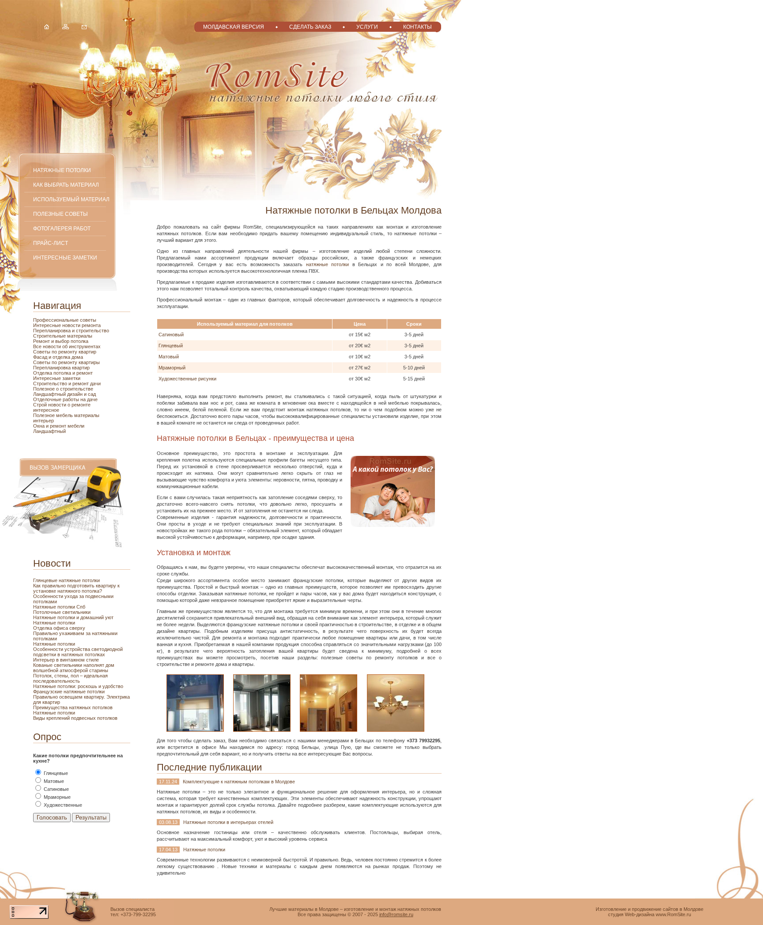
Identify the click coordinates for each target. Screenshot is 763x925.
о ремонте (79, 404)
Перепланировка (52, 330)
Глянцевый (171, 345)
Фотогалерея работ (62, 228)
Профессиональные (56, 320)
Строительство (50, 383)
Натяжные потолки (62, 170)
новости (72, 325)
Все (38, 346)
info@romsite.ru (396, 914)
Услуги (367, 27)
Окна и (41, 426)
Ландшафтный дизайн (58, 394)
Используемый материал (71, 199)
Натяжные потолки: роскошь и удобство (78, 686)
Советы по (45, 362)
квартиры (89, 362)
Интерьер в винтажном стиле (66, 659)
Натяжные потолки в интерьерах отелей (228, 822)
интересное (46, 410)
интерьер (43, 420)
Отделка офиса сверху (59, 628)
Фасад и (43, 357)
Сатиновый (171, 334)
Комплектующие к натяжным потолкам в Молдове (239, 781)
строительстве (76, 388)
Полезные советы (60, 214)
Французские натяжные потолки (69, 691)
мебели (76, 426)
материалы (79, 335)
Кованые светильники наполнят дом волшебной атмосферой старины (73, 667)
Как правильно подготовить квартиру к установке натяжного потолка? (76, 588)
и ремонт (82, 373)
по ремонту (65, 351)
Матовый (169, 356)
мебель (65, 415)
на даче (89, 399)
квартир (87, 351)
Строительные (50, 335)
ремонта (91, 325)
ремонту (68, 362)
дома (77, 357)
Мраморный (172, 367)
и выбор (60, 341)
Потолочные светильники (62, 612)
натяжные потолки (327, 264)
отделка (62, 357)
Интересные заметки (65, 257)
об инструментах (81, 346)
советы (88, 320)
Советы (42, 351)
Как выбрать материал (66, 185)
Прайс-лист (50, 243)
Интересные (47, 325)
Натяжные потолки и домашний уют (73, 617)
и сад (90, 394)
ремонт (59, 426)
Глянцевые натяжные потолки (66, 580)
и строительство (90, 330)
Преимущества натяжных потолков (73, 707)
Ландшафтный (49, 431)
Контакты (417, 27)
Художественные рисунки (187, 378)
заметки (71, 378)
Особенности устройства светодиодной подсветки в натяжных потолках (78, 652)
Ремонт (42, 341)
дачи (95, 383)
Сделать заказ (310, 27)
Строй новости (50, 404)
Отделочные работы (56, 399)
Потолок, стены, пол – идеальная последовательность (70, 678)
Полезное (44, 415)
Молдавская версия (233, 27)
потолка (78, 341)
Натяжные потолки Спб (59, 606)
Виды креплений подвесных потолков (75, 718)
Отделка (43, 373)
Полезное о (46, 388)
